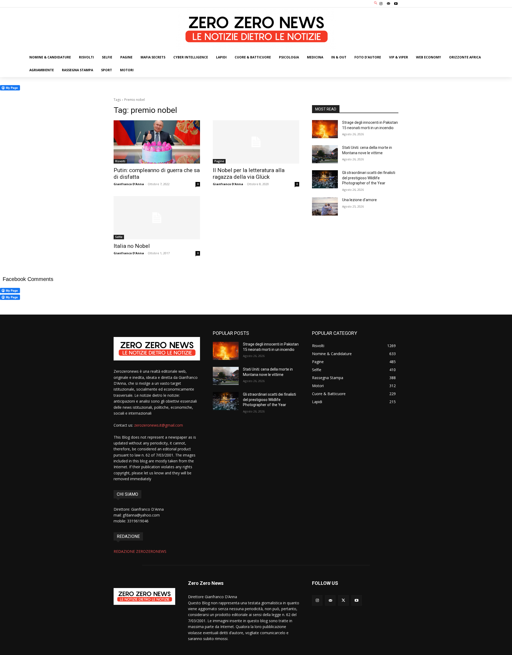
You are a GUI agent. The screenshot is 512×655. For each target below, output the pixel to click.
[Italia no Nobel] (157, 217)
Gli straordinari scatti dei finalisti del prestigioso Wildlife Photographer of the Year (368, 177)
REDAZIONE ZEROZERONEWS (140, 551)
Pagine (219, 161)
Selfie (118, 237)
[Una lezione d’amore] (325, 206)
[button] (376, 3)
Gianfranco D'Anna (129, 184)
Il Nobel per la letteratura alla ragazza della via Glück (249, 173)
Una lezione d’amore (359, 200)
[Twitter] (343, 600)
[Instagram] (380, 3)
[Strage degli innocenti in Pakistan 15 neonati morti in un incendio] (325, 129)
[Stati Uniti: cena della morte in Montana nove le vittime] (325, 154)
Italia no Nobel (132, 246)
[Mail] (388, 3)
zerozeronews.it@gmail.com (158, 425)
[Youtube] (396, 3)
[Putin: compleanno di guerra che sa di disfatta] (157, 142)
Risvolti (120, 161)
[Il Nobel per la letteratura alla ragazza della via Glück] (256, 142)
